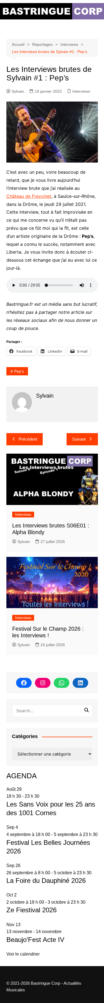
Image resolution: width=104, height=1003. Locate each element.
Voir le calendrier (23, 954)
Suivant (79, 439)
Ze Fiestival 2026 (31, 910)
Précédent (28, 439)
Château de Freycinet (28, 196)
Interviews (81, 91)
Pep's (19, 371)
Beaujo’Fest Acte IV (35, 939)
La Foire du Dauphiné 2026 (46, 880)
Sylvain (18, 91)
